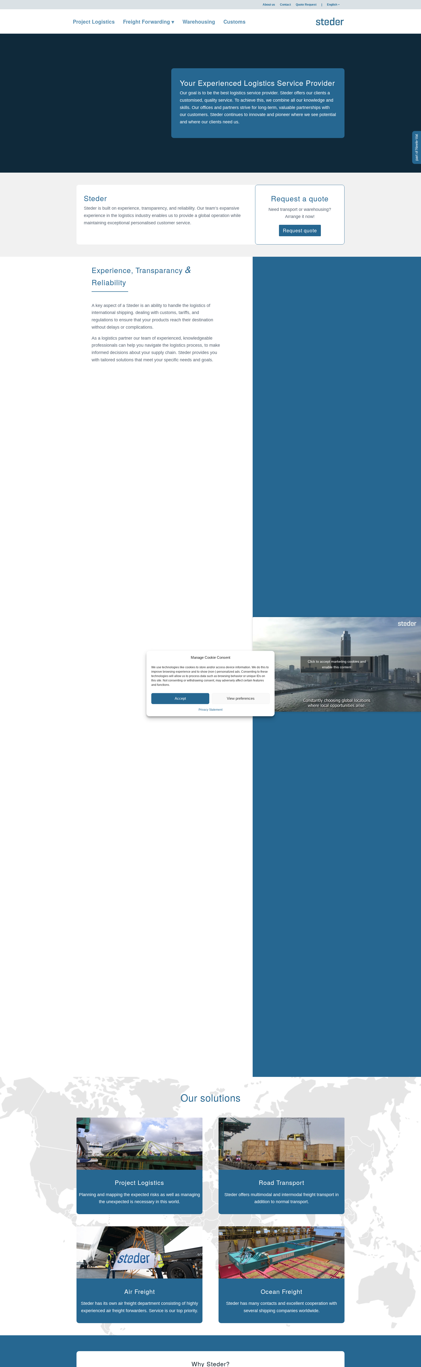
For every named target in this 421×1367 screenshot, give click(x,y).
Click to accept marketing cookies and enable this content (337, 664)
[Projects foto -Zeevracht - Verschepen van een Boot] (139, 1145)
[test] (281, 1145)
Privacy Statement (210, 709)
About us (269, 4)
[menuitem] (268, 4)
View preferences (241, 698)
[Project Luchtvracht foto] (139, 1253)
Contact (285, 4)
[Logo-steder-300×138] (329, 21)
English (332, 4)
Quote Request (306, 4)
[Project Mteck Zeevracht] (281, 1253)
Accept (180, 698)
